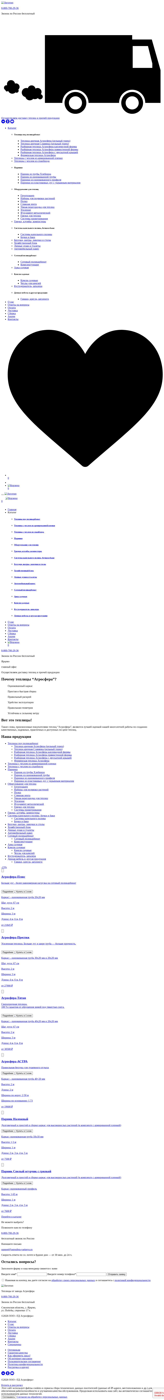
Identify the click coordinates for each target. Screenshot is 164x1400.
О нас (11, 302)
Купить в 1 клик (24, 891)
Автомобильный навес (26, 248)
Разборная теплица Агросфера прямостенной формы (49, 149)
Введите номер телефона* (61, 1274)
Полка (23, 201)
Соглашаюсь (9, 1397)
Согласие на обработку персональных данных (42, 1397)
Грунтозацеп (27, 195)
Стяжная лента (28, 204)
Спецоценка (14, 1344)
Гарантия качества (18, 1352)
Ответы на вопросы (18, 304)
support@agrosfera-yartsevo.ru (17, 1249)
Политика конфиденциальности (25, 1364)
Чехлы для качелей (30, 283)
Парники (18, 538)
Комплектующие (29, 264)
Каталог (12, 128)
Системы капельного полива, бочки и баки (34, 558)
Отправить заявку (116, 1274)
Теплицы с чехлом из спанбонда (31, 161)
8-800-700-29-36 (10, 8)
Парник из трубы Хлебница (35, 174)
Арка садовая (21, 267)
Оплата (12, 307)
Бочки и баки (27, 237)
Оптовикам (14, 1349)
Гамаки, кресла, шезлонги (34, 299)
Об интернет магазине (20, 1358)
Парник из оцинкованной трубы (38, 177)
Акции (11, 316)
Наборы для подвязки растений (37, 198)
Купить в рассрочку (12, 1385)
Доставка (13, 310)
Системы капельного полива (36, 234)
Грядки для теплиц (30, 215)
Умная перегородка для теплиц (37, 207)
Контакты (13, 319)
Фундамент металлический (35, 212)
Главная (12, 509)
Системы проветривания (34, 218)
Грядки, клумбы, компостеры (30, 221)
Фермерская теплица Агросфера (38, 155)
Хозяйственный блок (25, 243)
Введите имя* (9, 1274)
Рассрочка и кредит (18, 1367)
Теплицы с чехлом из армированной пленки (38, 158)
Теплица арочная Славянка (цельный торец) (44, 143)
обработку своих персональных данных (73, 1280)
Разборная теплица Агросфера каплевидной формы (48, 146)
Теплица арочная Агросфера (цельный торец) (45, 140)
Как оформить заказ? (19, 1355)
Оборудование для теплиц (26, 545)
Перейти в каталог (11, 1216)
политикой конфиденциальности (133, 1280)
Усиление (25, 210)
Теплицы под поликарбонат (27, 519)
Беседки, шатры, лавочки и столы (32, 240)
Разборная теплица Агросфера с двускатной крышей (49, 152)
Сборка (12, 313)
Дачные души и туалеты (27, 246)
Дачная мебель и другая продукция (30, 615)
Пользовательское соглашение (24, 1361)
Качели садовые (29, 280)
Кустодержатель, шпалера (28, 286)
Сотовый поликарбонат (33, 261)
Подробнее (8, 891)
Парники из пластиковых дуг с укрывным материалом (50, 182)
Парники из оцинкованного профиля (40, 179)
